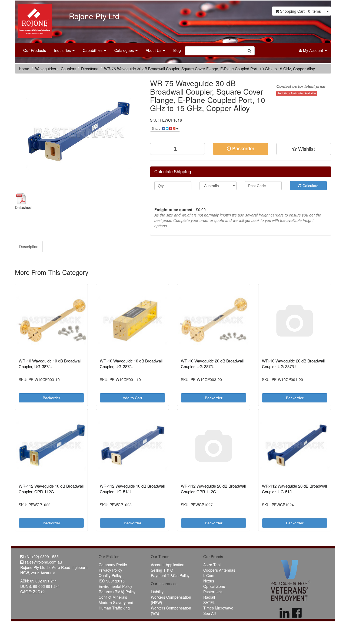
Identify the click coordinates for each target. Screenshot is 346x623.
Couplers (68, 68)
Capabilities (93, 50)
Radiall (209, 597)
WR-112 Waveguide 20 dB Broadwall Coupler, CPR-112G (213, 488)
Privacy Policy (110, 570)
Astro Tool (212, 564)
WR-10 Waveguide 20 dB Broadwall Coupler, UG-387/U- (212, 363)
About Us (154, 50)
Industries (63, 50)
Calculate (309, 186)
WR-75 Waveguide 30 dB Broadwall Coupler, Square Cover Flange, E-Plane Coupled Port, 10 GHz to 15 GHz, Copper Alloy (209, 68)
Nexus (208, 581)
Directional (90, 68)
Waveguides (45, 68)
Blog (177, 50)
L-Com (208, 575)
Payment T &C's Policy (170, 575)
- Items (300, 11)
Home (24, 68)
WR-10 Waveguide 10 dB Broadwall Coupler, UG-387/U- (50, 363)
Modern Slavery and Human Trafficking (116, 605)
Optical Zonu (214, 586)
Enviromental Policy (115, 586)
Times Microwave (218, 608)
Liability (157, 591)
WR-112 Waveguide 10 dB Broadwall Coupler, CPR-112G (51, 488)
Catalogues (124, 50)
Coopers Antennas (219, 570)
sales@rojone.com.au (43, 562)
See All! (209, 613)
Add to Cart (132, 398)
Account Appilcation (167, 564)
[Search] (249, 50)
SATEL (209, 602)
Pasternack (212, 591)
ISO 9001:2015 (112, 581)
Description (28, 246)
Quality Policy (110, 575)
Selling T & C (162, 570)
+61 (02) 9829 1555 (41, 556)
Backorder (242, 148)
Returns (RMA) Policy (117, 591)
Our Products (34, 50)
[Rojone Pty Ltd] (33, 19)
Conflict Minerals (113, 597)
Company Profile (113, 564)
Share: (157, 129)
